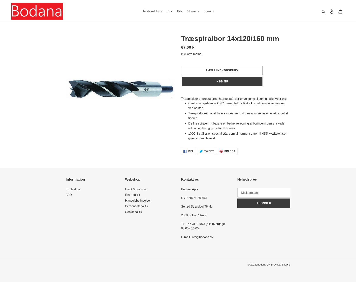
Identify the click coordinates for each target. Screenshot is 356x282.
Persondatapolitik (136, 206)
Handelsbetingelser (138, 200)
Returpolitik (132, 194)
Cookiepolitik (133, 212)
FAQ (69, 194)
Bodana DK (263, 264)
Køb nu (222, 81)
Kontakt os (73, 189)
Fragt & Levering (136, 189)
